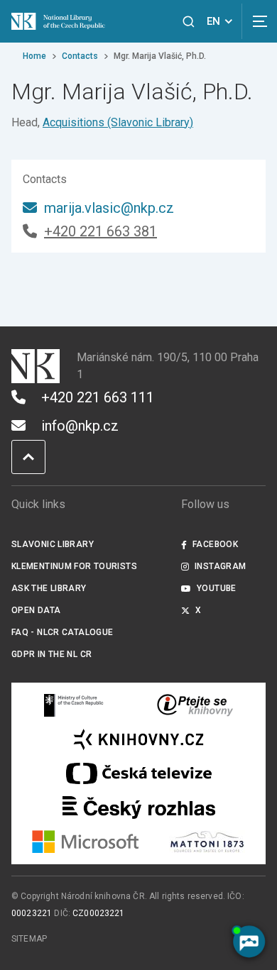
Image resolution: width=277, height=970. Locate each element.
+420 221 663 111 (97, 397)
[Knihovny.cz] (138, 739)
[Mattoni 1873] (207, 841)
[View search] (188, 21)
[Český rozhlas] (139, 807)
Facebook (215, 544)
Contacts (80, 56)
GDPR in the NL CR (51, 654)
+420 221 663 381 (100, 231)
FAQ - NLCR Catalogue (62, 632)
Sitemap (29, 939)
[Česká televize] (138, 773)
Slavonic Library (52, 544)
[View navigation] (259, 21)
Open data (35, 610)
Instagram (220, 566)
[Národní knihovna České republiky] (61, 21)
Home (34, 56)
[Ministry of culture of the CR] (74, 705)
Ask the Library (49, 588)
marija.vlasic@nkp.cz (109, 207)
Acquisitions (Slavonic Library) (118, 122)
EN (213, 21)
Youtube (217, 588)
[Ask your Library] (195, 705)
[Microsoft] (85, 841)
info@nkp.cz (80, 425)
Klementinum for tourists (74, 566)
